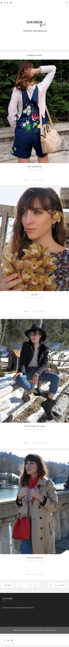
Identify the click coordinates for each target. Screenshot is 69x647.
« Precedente (8, 585)
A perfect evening (34, 557)
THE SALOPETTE (34, 166)
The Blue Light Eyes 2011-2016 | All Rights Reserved (40, 630)
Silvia (41, 170)
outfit (27, 180)
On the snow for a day (34, 426)
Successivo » (62, 585)
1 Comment (39, 574)
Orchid (34, 294)
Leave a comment (39, 180)
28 (51, 585)
